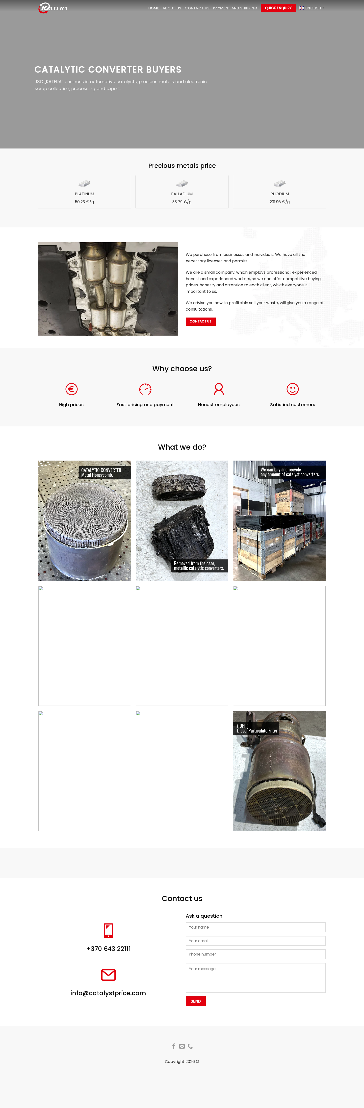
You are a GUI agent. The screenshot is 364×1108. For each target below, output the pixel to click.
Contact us (197, 8)
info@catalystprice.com (108, 993)
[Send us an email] (182, 1047)
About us (172, 8)
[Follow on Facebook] (174, 1047)
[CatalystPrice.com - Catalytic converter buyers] (53, 8)
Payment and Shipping (235, 8)
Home (153, 8)
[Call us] (190, 1047)
